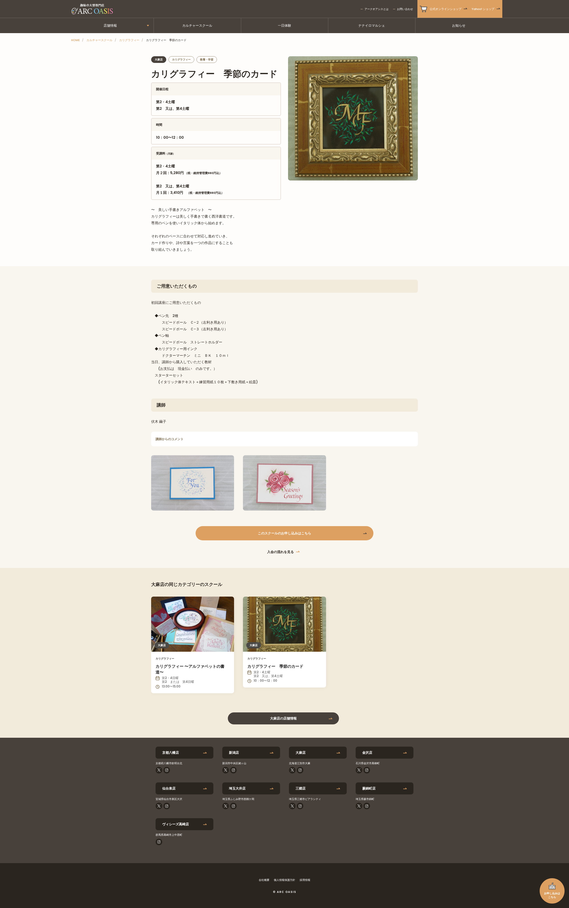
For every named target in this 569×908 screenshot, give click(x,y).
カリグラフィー (129, 40)
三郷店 (301, 788)
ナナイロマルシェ (371, 25)
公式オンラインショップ (445, 9)
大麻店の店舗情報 (283, 718)
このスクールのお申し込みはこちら (284, 533)
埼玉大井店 (237, 788)
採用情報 (305, 880)
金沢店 (367, 752)
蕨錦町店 (369, 788)
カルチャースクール (197, 25)
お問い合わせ (405, 9)
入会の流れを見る (280, 551)
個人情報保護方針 (284, 880)
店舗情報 (110, 25)
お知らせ (458, 25)
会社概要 (264, 880)
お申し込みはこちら (552, 895)
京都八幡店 (170, 752)
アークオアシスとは (377, 9)
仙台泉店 (169, 788)
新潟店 (234, 752)
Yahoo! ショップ (483, 9)
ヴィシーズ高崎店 (175, 824)
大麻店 (301, 752)
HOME (75, 40)
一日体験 (284, 25)
